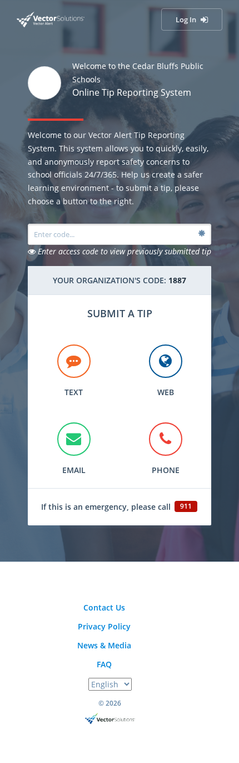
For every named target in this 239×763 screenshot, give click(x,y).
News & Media (104, 645)
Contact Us (104, 607)
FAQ (104, 664)
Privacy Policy (104, 626)
